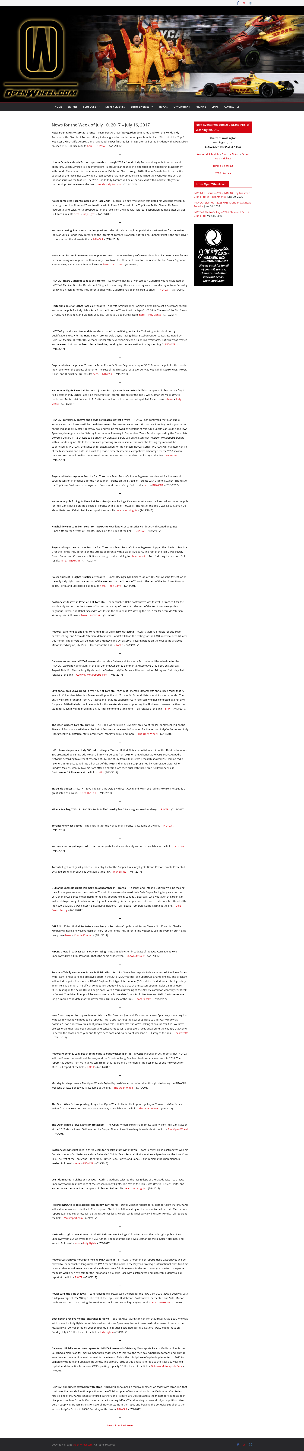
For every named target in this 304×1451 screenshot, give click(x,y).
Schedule (89, 106)
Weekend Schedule (208, 154)
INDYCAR (101, 146)
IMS (100, 772)
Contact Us (232, 106)
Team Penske (143, 999)
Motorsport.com (73, 1218)
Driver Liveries (115, 106)
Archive (201, 106)
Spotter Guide (230, 154)
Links (215, 106)
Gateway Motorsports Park (91, 674)
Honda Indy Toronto (109, 184)
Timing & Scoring (223, 166)
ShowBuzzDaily (135, 956)
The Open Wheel (148, 734)
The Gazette (181, 1033)
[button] (98, 106)
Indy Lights (89, 214)
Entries (73, 106)
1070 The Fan (88, 793)
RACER (119, 645)
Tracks (163, 106)
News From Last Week (120, 1425)
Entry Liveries (140, 106)
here (90, 146)
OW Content (181, 106)
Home (58, 106)
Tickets (227, 158)
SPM (167, 708)
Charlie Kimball (83, 935)
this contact (138, 556)
